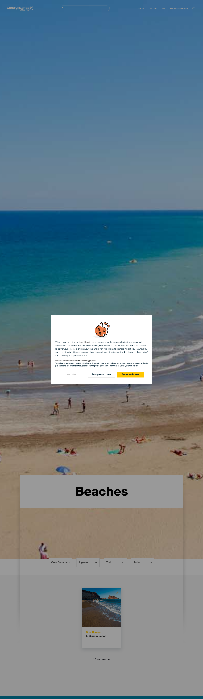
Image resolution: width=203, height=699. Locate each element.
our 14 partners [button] (87, 342)
